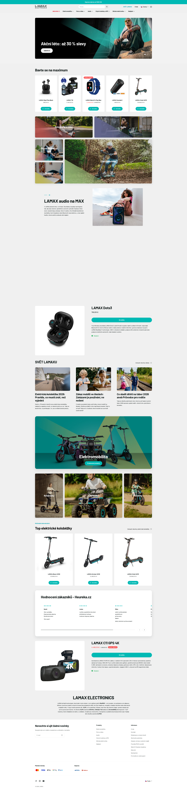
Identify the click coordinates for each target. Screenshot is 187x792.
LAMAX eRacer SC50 (54, 574)
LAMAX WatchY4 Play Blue (93, 100)
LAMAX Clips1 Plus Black (46, 100)
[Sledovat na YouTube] (43, 781)
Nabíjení (130, 11)
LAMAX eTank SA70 (141, 100)
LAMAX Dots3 (102, 308)
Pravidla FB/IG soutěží (137, 744)
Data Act (133, 750)
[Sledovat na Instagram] (40, 781)
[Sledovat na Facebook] (36, 781)
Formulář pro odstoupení (138, 756)
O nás (136, 7)
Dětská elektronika (118, 11)
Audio (89, 11)
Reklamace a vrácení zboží (138, 735)
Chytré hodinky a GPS (102, 11)
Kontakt (133, 732)
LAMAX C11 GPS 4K (105, 643)
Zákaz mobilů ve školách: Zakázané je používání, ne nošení (90, 397)
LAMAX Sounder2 (117, 100)
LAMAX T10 (70, 100)
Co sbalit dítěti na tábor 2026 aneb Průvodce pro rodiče (133, 396)
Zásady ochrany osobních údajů (140, 741)
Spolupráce (134, 753)
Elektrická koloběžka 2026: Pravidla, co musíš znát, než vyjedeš (50, 397)
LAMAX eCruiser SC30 (93, 574)
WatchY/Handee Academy (138, 747)
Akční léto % (56, 11)
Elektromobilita (67, 11)
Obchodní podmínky (136, 738)
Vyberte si (47, 50)
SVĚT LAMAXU (127, 7)
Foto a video (79, 11)
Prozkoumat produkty (93, 463)
